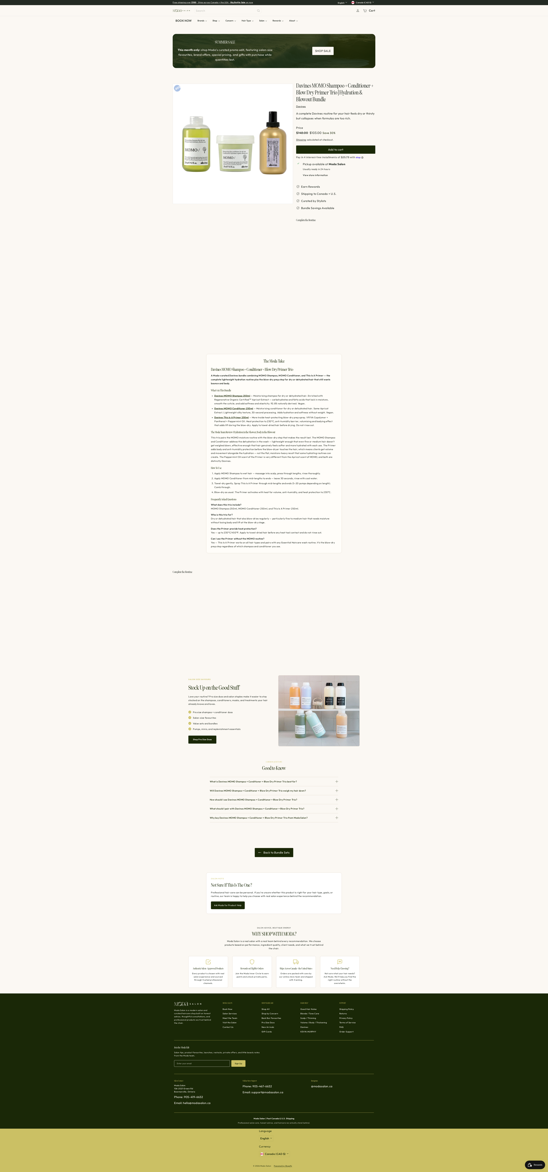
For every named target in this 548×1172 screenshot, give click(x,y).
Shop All (266, 1009)
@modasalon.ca (322, 1086)
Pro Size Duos (268, 1022)
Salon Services (230, 1013)
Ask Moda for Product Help (228, 905)
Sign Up (238, 1063)
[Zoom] (233, 144)
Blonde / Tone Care (309, 1013)
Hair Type (246, 20)
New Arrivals (268, 1027)
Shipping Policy (346, 1009)
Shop (215, 20)
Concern (229, 20)
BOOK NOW (184, 20)
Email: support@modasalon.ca (263, 1092)
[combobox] (228, 10)
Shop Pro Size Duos (202, 739)
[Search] (258, 10)
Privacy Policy (346, 1018)
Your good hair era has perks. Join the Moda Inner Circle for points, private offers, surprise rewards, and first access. (230, 2)
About (292, 20)
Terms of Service (347, 1022)
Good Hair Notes (308, 1009)
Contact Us (228, 1027)
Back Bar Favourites (271, 1018)
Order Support (346, 1031)
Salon (262, 20)
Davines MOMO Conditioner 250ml (233, 408)
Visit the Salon (230, 1022)
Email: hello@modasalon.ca (192, 1103)
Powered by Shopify (283, 1166)
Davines (304, 1027)
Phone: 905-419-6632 (188, 1097)
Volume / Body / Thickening (313, 1022)
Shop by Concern (270, 1013)
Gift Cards (267, 1031)
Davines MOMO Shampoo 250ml (232, 395)
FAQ (341, 1027)
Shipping (301, 139)
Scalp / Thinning (308, 1018)
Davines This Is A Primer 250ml (231, 417)
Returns (343, 1013)
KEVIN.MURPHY (308, 1031)
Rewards (277, 20)
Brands (201, 20)
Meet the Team (230, 1018)
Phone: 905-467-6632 (257, 1086)
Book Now (227, 1009)
